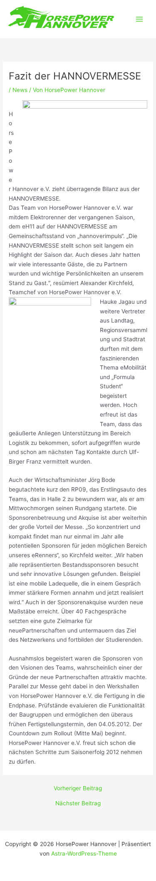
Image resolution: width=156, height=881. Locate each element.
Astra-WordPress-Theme (84, 853)
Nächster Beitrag (78, 804)
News (19, 90)
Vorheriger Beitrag (78, 789)
